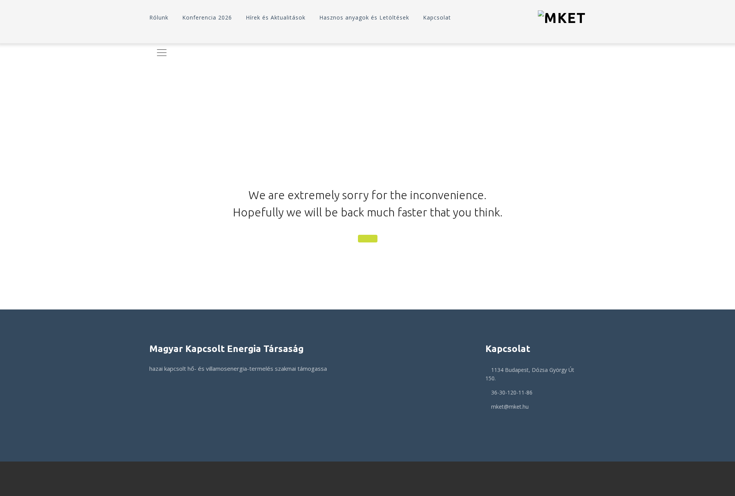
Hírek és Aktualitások (275, 17)
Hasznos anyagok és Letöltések (364, 17)
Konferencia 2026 (207, 17)
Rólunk (158, 17)
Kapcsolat (437, 17)
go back (367, 238)
